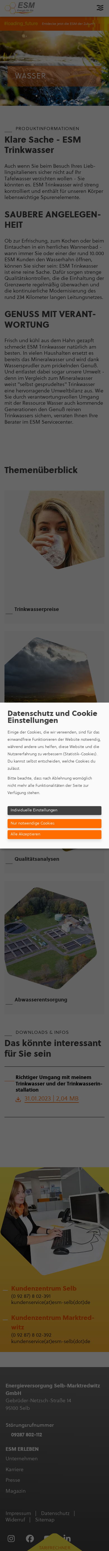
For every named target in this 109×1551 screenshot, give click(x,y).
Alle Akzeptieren (25, 834)
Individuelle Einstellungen (34, 810)
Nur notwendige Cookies (32, 823)
